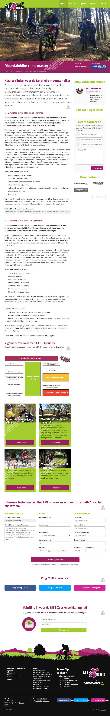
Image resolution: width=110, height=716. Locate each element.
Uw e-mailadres (80, 525)
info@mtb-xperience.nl (42, 701)
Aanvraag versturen (56, 559)
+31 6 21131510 (42, 699)
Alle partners (99, 197)
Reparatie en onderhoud (16, 668)
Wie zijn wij (92, 3)
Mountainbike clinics (39, 671)
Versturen (98, 168)
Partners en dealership (14, 677)
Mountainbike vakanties (40, 689)
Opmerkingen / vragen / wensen (16, 525)
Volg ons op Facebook (21, 587)
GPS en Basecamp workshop (42, 680)
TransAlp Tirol (64, 682)
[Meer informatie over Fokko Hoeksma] (79, 90)
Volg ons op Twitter (56, 587)
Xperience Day (37, 682)
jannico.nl (103, 710)
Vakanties (73, 3)
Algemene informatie (66, 676)
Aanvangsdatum (45, 517)
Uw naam (78, 517)
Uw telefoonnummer (82, 532)
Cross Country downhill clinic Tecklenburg (42, 677)
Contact (103, 3)
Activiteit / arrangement (14, 517)
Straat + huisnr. (80, 540)
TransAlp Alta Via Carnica (68, 684)
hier (35, 315)
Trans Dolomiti (64, 678)
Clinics (63, 3)
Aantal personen (45, 540)
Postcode (78, 547)
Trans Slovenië (64, 687)
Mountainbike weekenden (41, 687)
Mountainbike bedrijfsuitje (41, 672)
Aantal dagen (44, 525)
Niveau (41, 547)
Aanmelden (64, 629)
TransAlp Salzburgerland (68, 680)
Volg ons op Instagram (91, 587)
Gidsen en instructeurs (14, 675)
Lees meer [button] (21, 442)
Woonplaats (90, 547)
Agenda (83, 3)
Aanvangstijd (44, 532)
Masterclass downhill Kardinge (42, 674)
